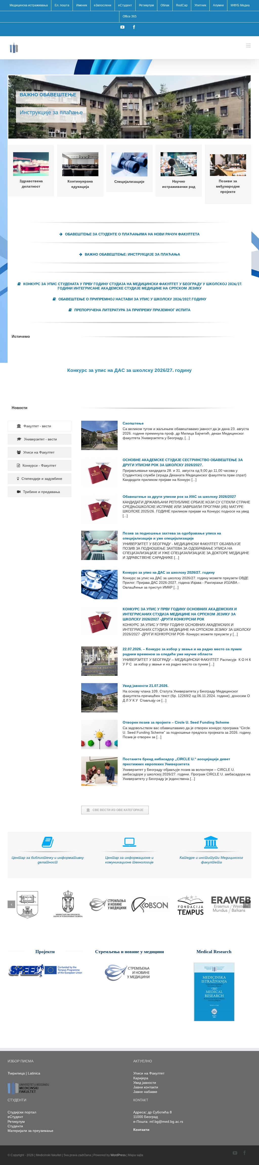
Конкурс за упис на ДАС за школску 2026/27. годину (169, 572)
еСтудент (15, 1117)
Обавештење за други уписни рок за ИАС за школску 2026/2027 (179, 497)
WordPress (118, 1155)
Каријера (140, 1078)
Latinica (34, 1073)
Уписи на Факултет (148, 1073)
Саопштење (133, 423)
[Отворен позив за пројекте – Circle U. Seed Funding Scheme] (99, 734)
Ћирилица (16, 1073)
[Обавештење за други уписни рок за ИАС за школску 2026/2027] (99, 508)
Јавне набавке (145, 1092)
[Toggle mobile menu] (248, 45)
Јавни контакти (145, 1087)
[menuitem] (28, 5)
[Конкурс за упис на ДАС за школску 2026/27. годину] (99, 584)
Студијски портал (22, 1112)
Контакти (141, 1130)
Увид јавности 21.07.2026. (145, 686)
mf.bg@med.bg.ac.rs (166, 1121)
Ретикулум (16, 1121)
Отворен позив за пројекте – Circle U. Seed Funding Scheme (176, 722)
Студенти (15, 1126)
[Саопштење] (99, 435)
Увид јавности (144, 1083)
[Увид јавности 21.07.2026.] (99, 697)
